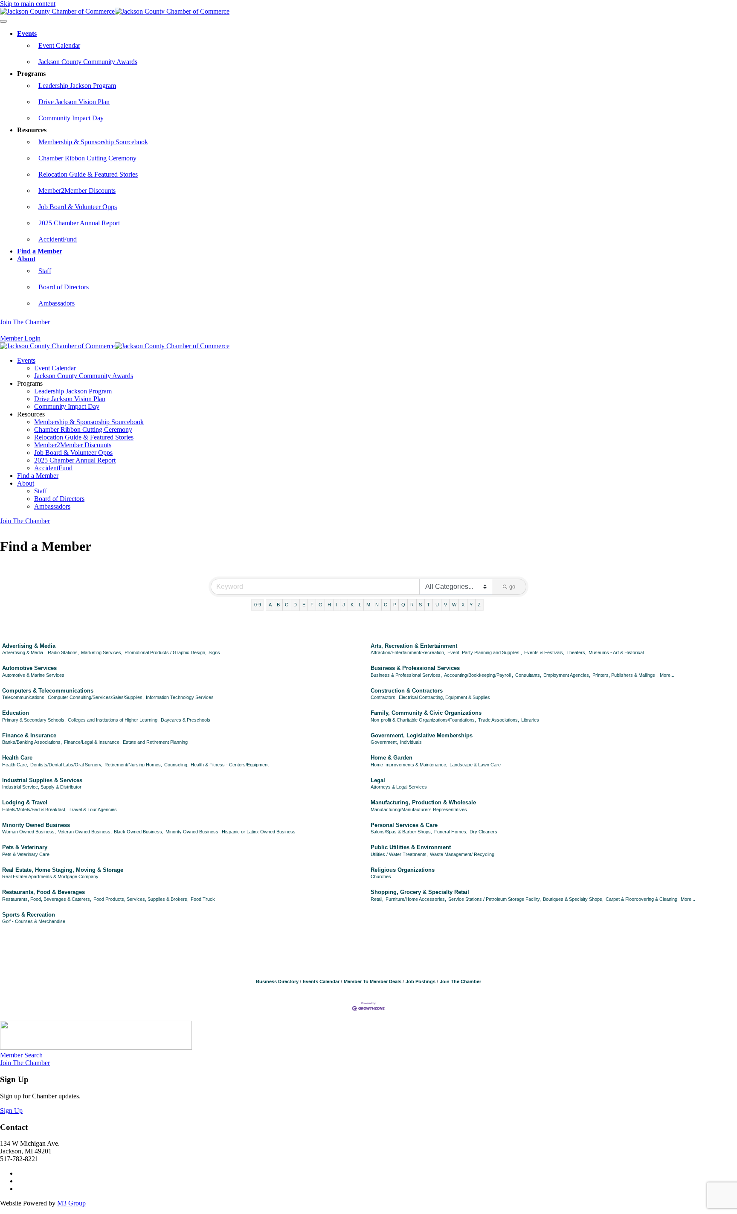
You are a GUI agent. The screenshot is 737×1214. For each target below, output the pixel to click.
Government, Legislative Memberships (422, 735)
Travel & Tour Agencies (93, 809)
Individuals (411, 742)
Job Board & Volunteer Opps (77, 206)
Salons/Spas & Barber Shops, (401, 831)
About (26, 258)
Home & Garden (391, 757)
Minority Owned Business (36, 825)
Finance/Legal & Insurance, (92, 742)
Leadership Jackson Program (77, 85)
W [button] (454, 604)
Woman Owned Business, (29, 831)
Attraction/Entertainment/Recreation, (408, 652)
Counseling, (176, 764)
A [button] (270, 604)
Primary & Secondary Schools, (34, 719)
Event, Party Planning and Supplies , (484, 652)
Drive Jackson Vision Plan (74, 101)
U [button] (437, 604)
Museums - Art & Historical (616, 652)
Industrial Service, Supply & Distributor (41, 786)
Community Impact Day (71, 118)
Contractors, (384, 697)
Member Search (21, 1055)
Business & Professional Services (415, 668)
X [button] (462, 604)
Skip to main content (27, 3)
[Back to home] (114, 11)
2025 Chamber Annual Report (79, 223)
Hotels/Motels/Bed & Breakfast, (34, 809)
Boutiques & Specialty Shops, (573, 899)
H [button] (329, 604)
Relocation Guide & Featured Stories (88, 174)
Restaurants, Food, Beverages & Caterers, (46, 899)
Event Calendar (59, 45)
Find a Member (39, 251)
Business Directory (277, 981)
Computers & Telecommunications (47, 690)
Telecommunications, (24, 697)
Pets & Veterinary (24, 847)
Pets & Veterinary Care (25, 854)
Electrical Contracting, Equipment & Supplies (444, 697)
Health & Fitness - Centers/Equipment (230, 764)
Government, (384, 742)
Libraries (530, 719)
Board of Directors (63, 287)
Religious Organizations (403, 870)
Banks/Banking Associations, (32, 742)
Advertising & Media (28, 646)
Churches (381, 876)
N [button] (377, 604)
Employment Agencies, (566, 675)
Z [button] (479, 604)
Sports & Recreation (28, 914)
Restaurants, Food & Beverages (43, 892)
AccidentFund (57, 239)
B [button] (278, 604)
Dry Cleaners (483, 831)
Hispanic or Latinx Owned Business (259, 831)
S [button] (420, 604)
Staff (44, 270)
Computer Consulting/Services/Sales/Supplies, (96, 697)
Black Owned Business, (138, 831)
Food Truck (203, 899)
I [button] (336, 604)
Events (27, 33)
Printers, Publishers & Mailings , (625, 675)
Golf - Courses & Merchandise (33, 921)
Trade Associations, (498, 719)
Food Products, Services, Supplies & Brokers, (141, 899)
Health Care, (15, 764)
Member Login (20, 338)
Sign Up (11, 1110)
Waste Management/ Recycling (462, 854)
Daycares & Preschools (185, 719)
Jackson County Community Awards (87, 61)
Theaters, (576, 652)
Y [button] (471, 604)
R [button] (412, 604)
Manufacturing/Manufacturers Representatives (419, 809)
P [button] (394, 604)
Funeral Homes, (450, 831)
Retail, (377, 899)
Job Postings (420, 981)
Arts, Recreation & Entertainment (414, 646)
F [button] (311, 604)
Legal (378, 780)
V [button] (445, 604)
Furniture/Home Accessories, (416, 899)
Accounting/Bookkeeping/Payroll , (478, 675)
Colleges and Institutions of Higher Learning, (113, 719)
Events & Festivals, (544, 652)
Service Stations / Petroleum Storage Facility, (494, 899)
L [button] (360, 604)
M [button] (368, 604)
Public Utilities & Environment (411, 847)
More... (667, 675)
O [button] (386, 604)
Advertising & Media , (24, 652)
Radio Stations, (63, 652)
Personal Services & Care (404, 825)
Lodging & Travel (24, 802)
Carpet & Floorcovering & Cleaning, (642, 899)
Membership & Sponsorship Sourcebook (93, 142)
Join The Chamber (25, 322)
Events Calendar (321, 981)
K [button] (352, 604)
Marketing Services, (101, 652)
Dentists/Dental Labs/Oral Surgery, (66, 764)
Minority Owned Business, (192, 831)
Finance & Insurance (29, 735)
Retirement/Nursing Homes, (133, 764)
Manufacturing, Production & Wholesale (423, 802)
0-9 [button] (257, 604)
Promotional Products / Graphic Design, (165, 652)
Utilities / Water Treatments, (399, 854)
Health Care (17, 757)
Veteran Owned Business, (85, 831)
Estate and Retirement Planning (155, 742)
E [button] (303, 604)
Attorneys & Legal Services (399, 786)
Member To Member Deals (372, 981)
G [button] (320, 604)
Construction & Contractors (407, 690)
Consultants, (528, 675)
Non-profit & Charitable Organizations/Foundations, (423, 719)
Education (15, 713)
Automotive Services (29, 668)
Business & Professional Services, (406, 675)
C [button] (286, 604)
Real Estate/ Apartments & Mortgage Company (50, 876)
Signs (214, 652)
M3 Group (71, 1203)
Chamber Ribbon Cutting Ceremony (87, 158)
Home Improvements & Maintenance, (409, 764)
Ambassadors (56, 303)
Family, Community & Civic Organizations (426, 713)
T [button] (428, 604)
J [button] (343, 604)
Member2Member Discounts (77, 190)
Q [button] (403, 604)
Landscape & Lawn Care (475, 764)
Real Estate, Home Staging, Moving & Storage (62, 870)
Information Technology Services (180, 697)
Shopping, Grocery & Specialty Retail (420, 892)
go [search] (512, 586)
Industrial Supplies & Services (42, 780)
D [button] (295, 604)
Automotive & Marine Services (33, 675)
